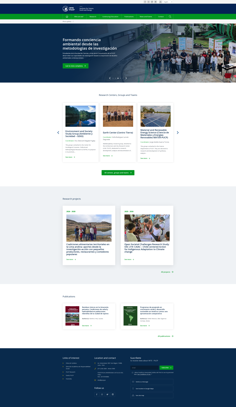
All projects (165, 272)
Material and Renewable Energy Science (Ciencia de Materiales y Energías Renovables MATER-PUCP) (154, 133)
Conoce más (70, 65)
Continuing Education (110, 16)
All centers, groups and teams (116, 173)
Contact (161, 16)
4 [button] (120, 79)
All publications (164, 336)
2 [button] (115, 79)
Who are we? (78, 16)
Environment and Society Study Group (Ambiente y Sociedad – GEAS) (78, 134)
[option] (118, 53)
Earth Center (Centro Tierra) (118, 132)
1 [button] (113, 79)
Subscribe (165, 368)
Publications (129, 16)
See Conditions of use (144, 374)
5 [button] (123, 79)
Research (93, 16)
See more (68, 157)
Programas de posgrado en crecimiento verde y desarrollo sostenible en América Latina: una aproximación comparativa (154, 310)
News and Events (146, 16)
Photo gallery (67, 21)
